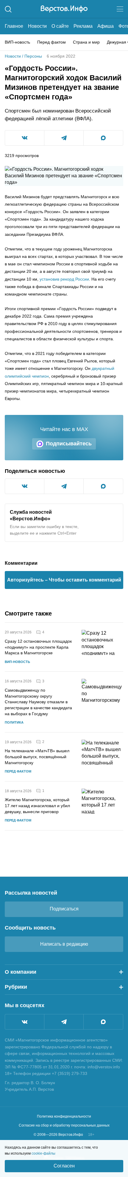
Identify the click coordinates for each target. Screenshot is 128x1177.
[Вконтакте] (24, 1021)
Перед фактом (51, 42)
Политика (14, 722)
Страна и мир (86, 42)
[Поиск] (8, 9)
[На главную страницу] (64, 9)
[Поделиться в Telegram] (63, 137)
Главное (14, 26)
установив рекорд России (64, 279)
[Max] (103, 1021)
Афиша (105, 26)
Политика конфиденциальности (64, 1116)
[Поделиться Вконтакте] (24, 137)
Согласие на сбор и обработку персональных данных (64, 1125)
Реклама (83, 26)
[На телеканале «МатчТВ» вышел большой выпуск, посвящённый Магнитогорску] (102, 757)
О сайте (60, 26)
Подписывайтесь (69, 444)
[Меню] (120, 9)
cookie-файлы (43, 1153)
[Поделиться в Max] (103, 137)
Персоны (33, 56)
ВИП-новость (17, 42)
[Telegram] (63, 1021)
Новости (37, 26)
